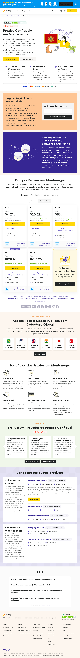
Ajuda (49, 641)
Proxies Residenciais (8, 627)
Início (4, 15)
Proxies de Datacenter (9, 633)
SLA (46, 653)
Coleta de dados (37, 636)
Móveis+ (55, 195)
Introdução (51, 627)
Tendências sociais (38, 633)
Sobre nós (65, 627)
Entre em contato (67, 638)
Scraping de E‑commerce (24, 630)
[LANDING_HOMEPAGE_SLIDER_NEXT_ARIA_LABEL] (75, 446)
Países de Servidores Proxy (14, 15)
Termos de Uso (6, 653)
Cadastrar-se (72, 11)
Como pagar (51, 644)
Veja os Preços (26, 59)
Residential (35, 195)
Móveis (46, 195)
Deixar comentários (48, 461)
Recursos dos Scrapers (24, 633)
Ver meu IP (51, 636)
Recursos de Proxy (7, 636)
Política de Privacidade (16, 653)
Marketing (35, 630)
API (49, 638)
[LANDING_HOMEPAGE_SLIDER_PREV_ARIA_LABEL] (4, 446)
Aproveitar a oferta (66, 4)
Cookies (24, 653)
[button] (40, 579)
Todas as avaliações (32, 461)
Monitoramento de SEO (39, 638)
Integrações (51, 630)
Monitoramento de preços (39, 627)
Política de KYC (51, 653)
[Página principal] (7, 11)
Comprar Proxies (11, 59)
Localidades (51, 633)
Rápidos (24, 195)
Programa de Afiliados (68, 633)
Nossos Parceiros (67, 636)
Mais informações (46, 605)
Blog (64, 630)
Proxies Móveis (7, 630)
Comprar (15, 224)
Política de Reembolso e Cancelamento (35, 653)
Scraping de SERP (22, 627)
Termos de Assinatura (60, 653)
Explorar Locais (40, 354)
